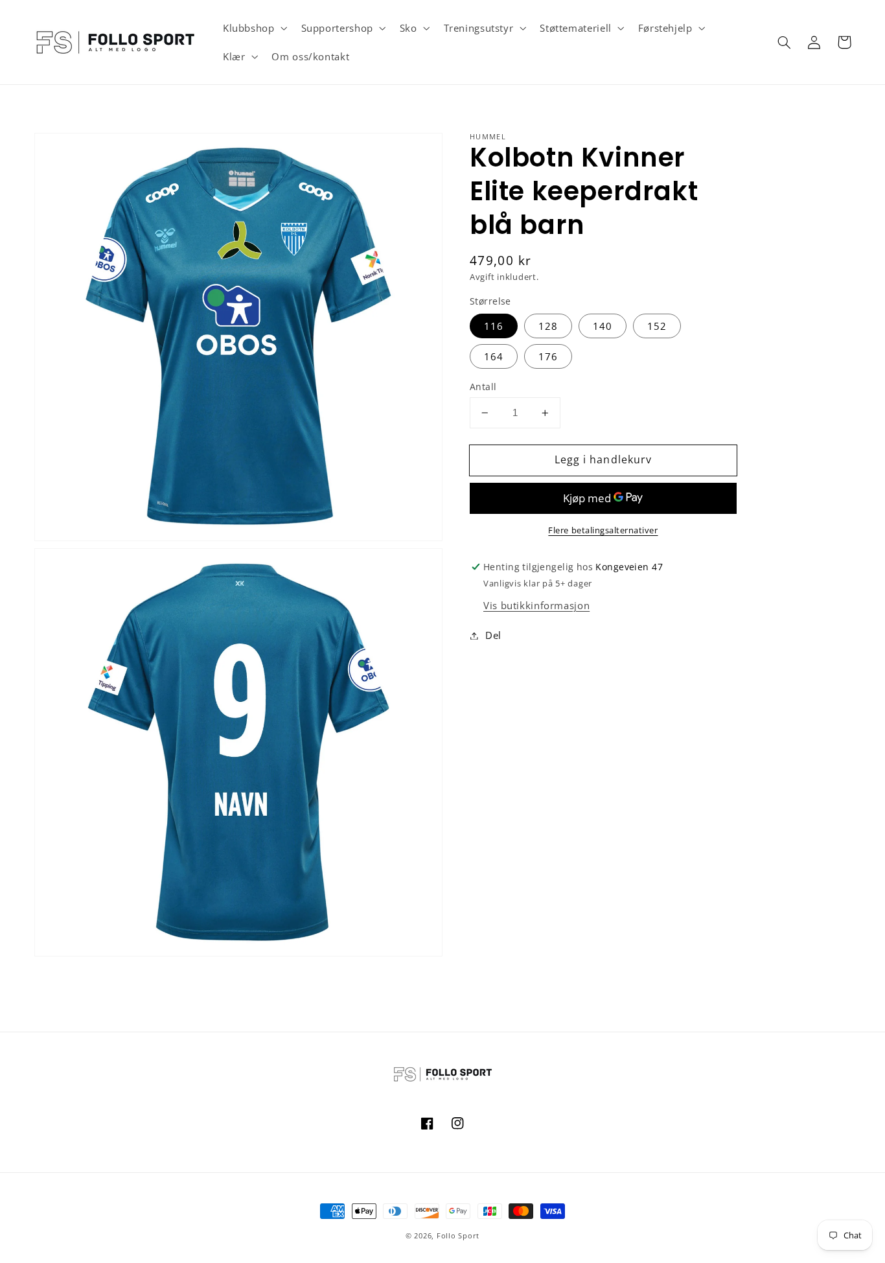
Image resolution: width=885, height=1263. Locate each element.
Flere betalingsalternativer (603, 530)
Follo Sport (458, 1235)
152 (657, 325)
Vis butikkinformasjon (536, 605)
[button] (253, 28)
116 (493, 325)
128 (548, 325)
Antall (483, 386)
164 (493, 356)
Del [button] (493, 635)
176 (548, 356)
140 (602, 325)
